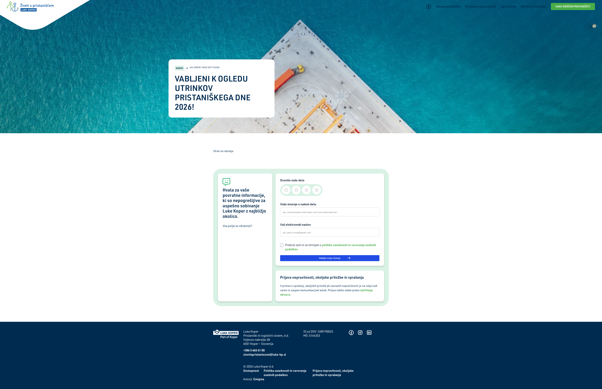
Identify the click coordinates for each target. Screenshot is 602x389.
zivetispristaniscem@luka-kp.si (264, 354)
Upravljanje (508, 6)
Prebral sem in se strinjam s (330, 247)
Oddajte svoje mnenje (330, 258)
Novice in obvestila (533, 6)
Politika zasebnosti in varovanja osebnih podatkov (285, 373)
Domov (179, 68)
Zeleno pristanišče (448, 6)
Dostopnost (251, 371)
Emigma (258, 379)
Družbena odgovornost (480, 6)
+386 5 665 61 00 (254, 350)
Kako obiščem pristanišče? (573, 6)
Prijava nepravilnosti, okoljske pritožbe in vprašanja (333, 373)
